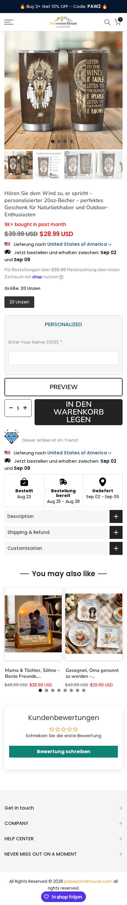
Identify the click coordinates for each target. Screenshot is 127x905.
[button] (63, 343)
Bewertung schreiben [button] (63, 751)
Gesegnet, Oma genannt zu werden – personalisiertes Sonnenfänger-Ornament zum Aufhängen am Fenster (93, 673)
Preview (64, 387)
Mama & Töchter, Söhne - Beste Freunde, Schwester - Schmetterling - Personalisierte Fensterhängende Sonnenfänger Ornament (32, 673)
